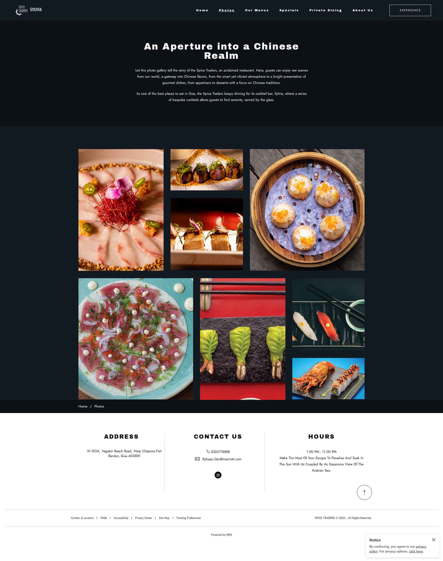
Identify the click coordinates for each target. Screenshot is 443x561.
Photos (227, 10)
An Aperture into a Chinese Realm (221, 51)
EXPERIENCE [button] (410, 10)
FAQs (104, 518)
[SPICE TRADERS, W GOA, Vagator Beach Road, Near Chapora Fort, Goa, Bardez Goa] (30, 10)
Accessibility (121, 518)
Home (202, 10)
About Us (363, 10)
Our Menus (257, 10)
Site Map (164, 518)
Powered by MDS (221, 535)
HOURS (321, 437)
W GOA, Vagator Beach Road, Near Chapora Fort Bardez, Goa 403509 (124, 453)
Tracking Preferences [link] (189, 518)
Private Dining (325, 10)
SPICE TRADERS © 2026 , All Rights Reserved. (343, 518)
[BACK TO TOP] (364, 492)
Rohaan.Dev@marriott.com (222, 459)
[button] (121, 210)
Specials (289, 10)
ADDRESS (121, 437)
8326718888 (220, 451)
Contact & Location (82, 518)
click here (416, 551)
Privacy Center (143, 518)
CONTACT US (218, 437)
